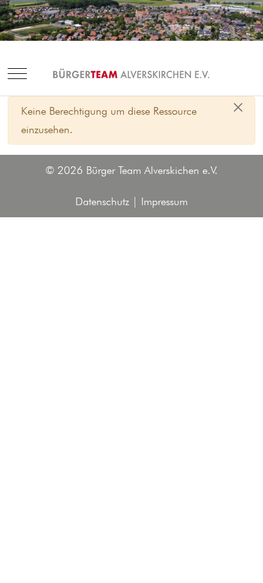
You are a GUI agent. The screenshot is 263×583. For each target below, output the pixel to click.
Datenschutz (102, 201)
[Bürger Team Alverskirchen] (131, 73)
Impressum (164, 201)
